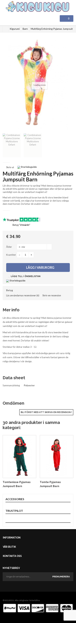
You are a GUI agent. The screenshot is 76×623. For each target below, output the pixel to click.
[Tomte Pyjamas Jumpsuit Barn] (56, 456)
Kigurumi (15, 28)
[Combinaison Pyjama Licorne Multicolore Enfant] (12, 145)
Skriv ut (10, 167)
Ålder (9, 246)
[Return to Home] (5, 28)
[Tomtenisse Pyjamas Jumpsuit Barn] (19, 456)
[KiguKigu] (38, 6)
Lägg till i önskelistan (25, 276)
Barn (25, 28)
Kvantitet (11, 254)
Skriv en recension (51, 295)
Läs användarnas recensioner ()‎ (22, 295)
